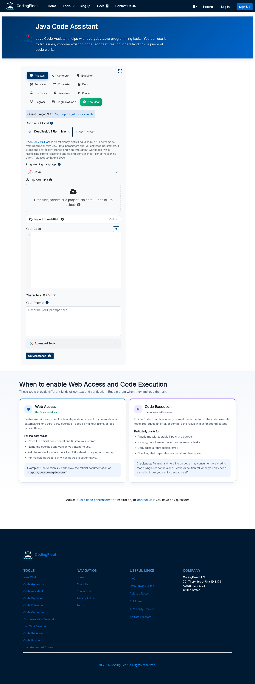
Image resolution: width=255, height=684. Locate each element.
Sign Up (244, 7)
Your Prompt (35, 303)
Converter (64, 84)
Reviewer (64, 93)
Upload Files (41, 180)
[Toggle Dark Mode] (195, 6)
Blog (83, 6)
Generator (63, 75)
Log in (226, 7)
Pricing (209, 7)
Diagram (40, 102)
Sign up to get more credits (74, 114)
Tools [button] (67, 6)
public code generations (94, 500)
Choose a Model (37, 123)
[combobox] (72, 172)
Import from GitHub (76, 219)
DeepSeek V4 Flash (38, 141)
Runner (86, 93)
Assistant (40, 75)
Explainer (87, 75)
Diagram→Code (66, 102)
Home (52, 6)
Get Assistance (38, 355)
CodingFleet (26, 5)
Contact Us (123, 6)
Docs (101, 6)
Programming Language (53, 164)
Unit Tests (41, 93)
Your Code (33, 229)
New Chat (93, 102)
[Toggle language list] (116, 172)
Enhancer (40, 84)
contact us (144, 500)
